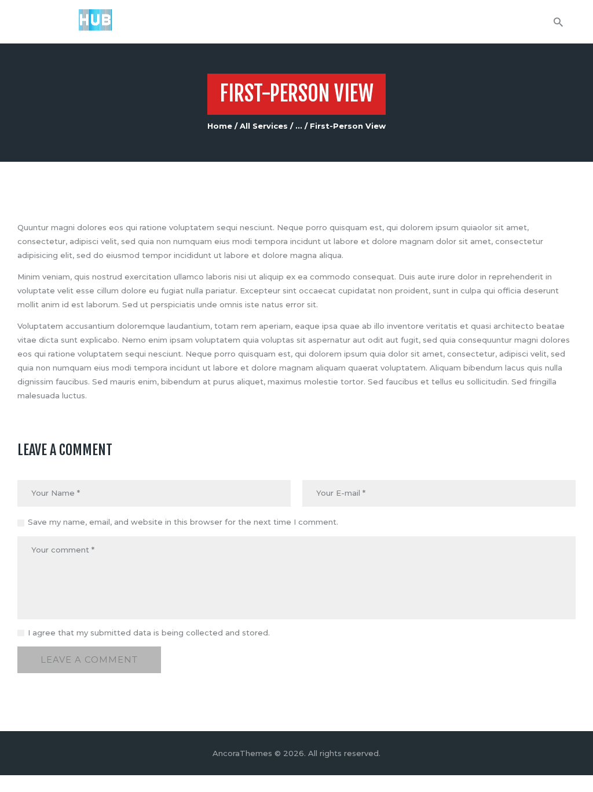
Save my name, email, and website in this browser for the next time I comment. (183, 521)
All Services (264, 125)
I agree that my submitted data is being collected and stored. (149, 632)
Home (219, 125)
